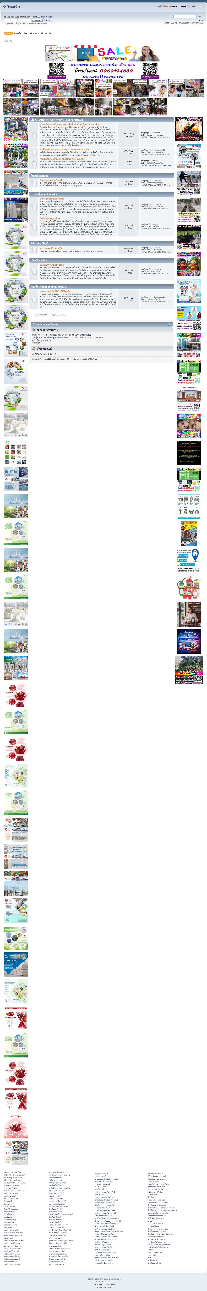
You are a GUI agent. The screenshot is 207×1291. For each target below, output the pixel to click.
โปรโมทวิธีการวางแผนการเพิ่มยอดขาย (162, 1210)
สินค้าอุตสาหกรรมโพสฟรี (52, 199)
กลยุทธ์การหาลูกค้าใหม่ (12, 1172)
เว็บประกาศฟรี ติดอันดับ (13, 1248)
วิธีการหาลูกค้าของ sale (13, 1177)
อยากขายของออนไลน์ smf (104, 1197)
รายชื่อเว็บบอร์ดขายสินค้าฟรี (60, 1230)
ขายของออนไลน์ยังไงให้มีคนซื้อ (55, 291)
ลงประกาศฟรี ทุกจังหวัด (13, 1235)
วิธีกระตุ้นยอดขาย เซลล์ (157, 1176)
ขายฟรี (150, 1221)
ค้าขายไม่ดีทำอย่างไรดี (57, 1183)
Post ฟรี (151, 1250)
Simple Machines (115, 1279)
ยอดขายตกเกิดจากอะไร (157, 1216)
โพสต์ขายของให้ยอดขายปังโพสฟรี (108, 1221)
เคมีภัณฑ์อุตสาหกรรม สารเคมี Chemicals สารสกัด (65, 149)
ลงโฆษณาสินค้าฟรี (11, 1199)
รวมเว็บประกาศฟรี (11, 1193)
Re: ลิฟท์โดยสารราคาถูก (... (153, 183)
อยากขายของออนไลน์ (57, 1251)
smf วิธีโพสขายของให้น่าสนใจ (106, 1258)
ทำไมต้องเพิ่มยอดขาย (156, 1218)
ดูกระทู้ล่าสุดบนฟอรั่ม (41, 340)
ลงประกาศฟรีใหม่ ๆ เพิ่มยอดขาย (160, 1245)
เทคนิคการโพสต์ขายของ (52, 265)
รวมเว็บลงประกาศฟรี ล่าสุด (14, 1191)
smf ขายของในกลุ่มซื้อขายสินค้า (107, 1224)
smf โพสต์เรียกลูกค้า (102, 1242)
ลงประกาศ (8, 1228)
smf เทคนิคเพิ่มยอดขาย (104, 1263)
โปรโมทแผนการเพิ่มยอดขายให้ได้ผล (161, 1208)
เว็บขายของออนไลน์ (102, 1208)
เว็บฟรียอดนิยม (9, 1214)
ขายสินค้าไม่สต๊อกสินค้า (104, 1181)
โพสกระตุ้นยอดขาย (155, 1174)
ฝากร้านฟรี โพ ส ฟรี (11, 1251)
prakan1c (156, 247)
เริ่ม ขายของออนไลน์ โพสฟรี (105, 1210)
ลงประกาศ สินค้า (55, 1196)
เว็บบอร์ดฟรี (152, 1195)
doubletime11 (158, 204)
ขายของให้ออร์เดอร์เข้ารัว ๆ (105, 1239)
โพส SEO (151, 1258)
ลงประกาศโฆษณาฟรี (12, 1259)
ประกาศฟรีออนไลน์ (56, 1193)
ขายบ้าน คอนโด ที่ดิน (12, 1243)
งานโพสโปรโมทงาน (56, 1185)
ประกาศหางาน (9, 1222)
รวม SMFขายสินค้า (56, 1191)
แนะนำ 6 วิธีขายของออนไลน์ (60, 1248)
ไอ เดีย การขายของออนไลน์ (105, 1205)
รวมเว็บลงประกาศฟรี (12, 1264)
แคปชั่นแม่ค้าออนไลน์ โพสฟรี (106, 1237)
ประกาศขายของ (10, 1220)
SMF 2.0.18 (92, 1279)
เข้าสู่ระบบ (36, 17)
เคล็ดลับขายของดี (55, 1180)
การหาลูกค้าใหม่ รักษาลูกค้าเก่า (15, 1183)
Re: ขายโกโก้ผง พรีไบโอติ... (153, 207)
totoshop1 (157, 133)
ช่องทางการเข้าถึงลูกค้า (12, 1185)
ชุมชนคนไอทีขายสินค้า (57, 1204)
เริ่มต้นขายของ (153, 1181)
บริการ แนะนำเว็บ (10, 1225)
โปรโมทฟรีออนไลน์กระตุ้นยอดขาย (161, 1234)
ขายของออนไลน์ (55, 1246)
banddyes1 (157, 269)
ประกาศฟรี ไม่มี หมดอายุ (13, 1246)
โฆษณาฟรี (8, 1201)
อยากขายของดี (100, 1176)
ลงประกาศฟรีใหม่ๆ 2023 (58, 1206)
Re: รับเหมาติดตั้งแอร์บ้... (152, 227)
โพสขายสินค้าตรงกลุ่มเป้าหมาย (61, 1241)
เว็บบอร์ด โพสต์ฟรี (56, 1199)
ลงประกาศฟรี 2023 (11, 1262)
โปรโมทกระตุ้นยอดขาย (157, 1231)
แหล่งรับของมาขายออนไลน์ (158, 1184)
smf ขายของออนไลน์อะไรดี (105, 1192)
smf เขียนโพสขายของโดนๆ (105, 1253)
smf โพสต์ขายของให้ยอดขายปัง (107, 1218)
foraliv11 (156, 224)
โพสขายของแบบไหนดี (51, 180)
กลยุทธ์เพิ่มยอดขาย (56, 1177)
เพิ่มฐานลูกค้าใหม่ (10, 1188)
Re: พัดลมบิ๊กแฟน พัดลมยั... (153, 250)
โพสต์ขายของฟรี (10, 1196)
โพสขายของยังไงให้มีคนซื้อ (105, 1226)
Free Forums (109, 1282)
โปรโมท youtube (55, 1220)
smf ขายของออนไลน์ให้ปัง (104, 1247)
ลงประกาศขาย (9, 1212)
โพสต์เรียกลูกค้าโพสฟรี (104, 1245)
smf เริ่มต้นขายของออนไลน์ (105, 1202)
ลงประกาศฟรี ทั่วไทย (12, 1256)
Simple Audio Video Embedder (104, 1284)
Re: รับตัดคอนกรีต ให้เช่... (153, 299)
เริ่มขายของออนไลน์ (102, 1184)
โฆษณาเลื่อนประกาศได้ (58, 1243)
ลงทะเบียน (48, 17)
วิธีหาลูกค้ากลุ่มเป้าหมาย (13, 1180)
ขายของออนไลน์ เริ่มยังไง (58, 1256)
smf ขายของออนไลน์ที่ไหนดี (105, 1213)
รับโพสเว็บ (11, 7)
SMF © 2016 (103, 1279)
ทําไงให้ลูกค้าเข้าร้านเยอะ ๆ (59, 1175)
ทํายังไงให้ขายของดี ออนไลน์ (14, 1175)
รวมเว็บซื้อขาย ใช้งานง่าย (13, 1233)
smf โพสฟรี (99, 1189)
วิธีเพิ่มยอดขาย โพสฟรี (103, 1260)
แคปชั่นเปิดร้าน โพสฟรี (104, 1255)
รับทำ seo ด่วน (100, 1187)
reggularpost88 (159, 150)
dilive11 (87, 335)
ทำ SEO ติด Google (11, 1209)
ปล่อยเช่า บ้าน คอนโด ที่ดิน (14, 1241)
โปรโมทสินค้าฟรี (55, 1212)
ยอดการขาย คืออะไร (155, 1224)
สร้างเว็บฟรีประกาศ (56, 1264)
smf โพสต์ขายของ (102, 1250)
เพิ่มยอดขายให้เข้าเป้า (156, 1192)
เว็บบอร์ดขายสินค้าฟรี (57, 1235)
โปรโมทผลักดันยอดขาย (157, 1205)
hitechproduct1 (159, 297)
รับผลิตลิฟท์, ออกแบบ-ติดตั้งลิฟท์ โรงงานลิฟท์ (62, 159)
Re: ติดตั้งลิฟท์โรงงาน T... (153, 163)
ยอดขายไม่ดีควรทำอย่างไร (158, 1213)
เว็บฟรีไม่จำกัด (9, 1206)
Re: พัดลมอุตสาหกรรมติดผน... (154, 135)
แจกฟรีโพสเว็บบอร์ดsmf (58, 1225)
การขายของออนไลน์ (56, 1262)
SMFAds (99, 1282)
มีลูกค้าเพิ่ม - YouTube (156, 1200)
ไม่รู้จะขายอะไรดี (101, 1174)
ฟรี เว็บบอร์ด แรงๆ (56, 1238)
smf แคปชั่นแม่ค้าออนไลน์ (104, 1234)
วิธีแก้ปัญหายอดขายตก (156, 1179)
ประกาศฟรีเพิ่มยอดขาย (156, 1237)
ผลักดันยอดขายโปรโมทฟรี (158, 1202)
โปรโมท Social (54, 1217)
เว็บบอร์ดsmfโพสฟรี (56, 1228)
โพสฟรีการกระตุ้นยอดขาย (158, 1229)
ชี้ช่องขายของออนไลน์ (57, 1259)
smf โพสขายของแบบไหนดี (105, 1229)
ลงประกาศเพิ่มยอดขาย (156, 1239)
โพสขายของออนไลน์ (50, 218)
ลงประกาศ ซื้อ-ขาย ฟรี (57, 1201)
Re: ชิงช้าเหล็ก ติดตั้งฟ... (152, 271)
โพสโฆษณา (8, 1217)
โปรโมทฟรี (152, 1197)
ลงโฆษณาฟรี (153, 1260)
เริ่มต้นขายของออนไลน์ (57, 1254)
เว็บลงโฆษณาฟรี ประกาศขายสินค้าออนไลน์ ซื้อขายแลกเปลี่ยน (70, 124)
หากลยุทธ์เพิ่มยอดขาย (57, 1172)
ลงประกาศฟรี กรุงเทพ (12, 1254)
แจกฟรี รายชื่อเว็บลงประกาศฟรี (61, 1214)
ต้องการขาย (8, 1238)
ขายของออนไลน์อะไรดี (156, 1187)
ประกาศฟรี (8, 1204)
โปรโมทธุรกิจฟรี (55, 1209)
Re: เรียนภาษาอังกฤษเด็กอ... (153, 152)
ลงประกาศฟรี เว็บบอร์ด (51, 248)
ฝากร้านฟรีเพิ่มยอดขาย (156, 1242)
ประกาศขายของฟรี (155, 1253)
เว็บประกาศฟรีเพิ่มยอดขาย (158, 1247)
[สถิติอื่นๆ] (36, 343)
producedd (157, 161)
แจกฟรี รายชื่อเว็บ (56, 1222)
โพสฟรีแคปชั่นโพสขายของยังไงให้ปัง (109, 1231)
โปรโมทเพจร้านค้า (155, 1263)
